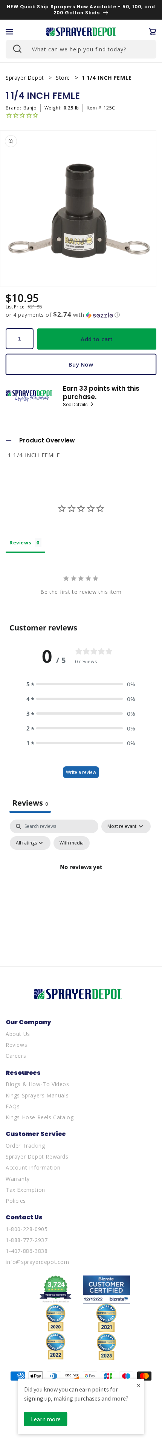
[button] (9, 31)
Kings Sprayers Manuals (37, 1095)
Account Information (33, 1167)
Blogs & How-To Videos (37, 1084)
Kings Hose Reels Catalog (39, 1117)
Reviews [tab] (20, 542)
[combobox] (81, 49)
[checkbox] (71, 843)
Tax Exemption (25, 1189)
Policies (16, 1200)
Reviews (16, 1044)
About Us (18, 1033)
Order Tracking (25, 1145)
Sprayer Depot (26, 77)
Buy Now (81, 364)
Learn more (46, 1419)
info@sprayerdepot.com (37, 1261)
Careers (16, 1055)
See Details (76, 405)
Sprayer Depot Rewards (37, 1156)
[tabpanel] (81, 884)
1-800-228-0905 (26, 1229)
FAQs (13, 1106)
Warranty (18, 1178)
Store (64, 77)
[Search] (17, 48)
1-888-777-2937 (26, 1240)
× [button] (139, 1385)
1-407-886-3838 (26, 1250)
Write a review (81, 772)
